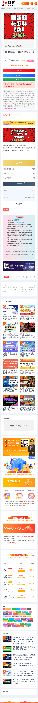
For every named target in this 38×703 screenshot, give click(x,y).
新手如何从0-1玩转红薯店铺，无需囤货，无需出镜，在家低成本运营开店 (10, 372)
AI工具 (14, 609)
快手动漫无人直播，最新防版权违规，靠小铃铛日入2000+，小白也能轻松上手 (27, 318)
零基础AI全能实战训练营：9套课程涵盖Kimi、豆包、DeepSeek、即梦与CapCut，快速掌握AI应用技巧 (24, 657)
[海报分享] (34, 277)
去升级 (27, 65)
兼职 (30, 611)
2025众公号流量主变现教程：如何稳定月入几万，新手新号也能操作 (10, 318)
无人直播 (5, 621)
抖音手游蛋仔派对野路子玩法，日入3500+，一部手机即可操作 (10, 289)
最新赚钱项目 (11, 621)
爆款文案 (25, 621)
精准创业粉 (23, 623)
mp (14, 611)
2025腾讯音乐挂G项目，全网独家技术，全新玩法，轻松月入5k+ (10, 355)
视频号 (14, 626)
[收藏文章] (23, 277)
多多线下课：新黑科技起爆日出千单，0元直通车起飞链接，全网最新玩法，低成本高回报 (28, 290)
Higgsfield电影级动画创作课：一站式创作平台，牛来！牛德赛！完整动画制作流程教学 (24, 681)
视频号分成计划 (20, 626)
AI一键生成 (8, 609)
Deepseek (10, 611)
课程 (26, 626)
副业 (4, 616)
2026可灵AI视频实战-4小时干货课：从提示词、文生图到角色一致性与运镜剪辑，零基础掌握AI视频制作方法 (24, 673)
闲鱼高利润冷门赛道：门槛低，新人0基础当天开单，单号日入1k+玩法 (10, 409)
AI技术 (18, 609)
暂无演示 (19, 75)
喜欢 (6, 277)
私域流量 (17, 623)
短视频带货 (11, 623)
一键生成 (18, 611)
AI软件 (4, 611)
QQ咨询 (19, 79)
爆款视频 (30, 621)
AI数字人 (23, 609)
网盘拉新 (5, 626)
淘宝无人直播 (18, 621)
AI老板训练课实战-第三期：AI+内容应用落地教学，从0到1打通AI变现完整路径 (10, 390)
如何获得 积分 (10, 108)
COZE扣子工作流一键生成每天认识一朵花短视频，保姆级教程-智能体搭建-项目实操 (27, 409)
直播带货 (5, 623)
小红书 (28, 616)
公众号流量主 (25, 611)
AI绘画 (28, 609)
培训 (24, 616)
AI (3, 609)
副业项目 (9, 616)
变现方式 (20, 616)
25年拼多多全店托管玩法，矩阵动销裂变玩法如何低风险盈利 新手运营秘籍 (27, 372)
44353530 (27, 226)
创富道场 (5, 145)
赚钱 (30, 626)
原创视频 (14, 616)
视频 (10, 626)
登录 (25, 426)
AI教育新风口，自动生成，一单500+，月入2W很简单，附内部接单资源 (27, 355)
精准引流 (29, 623)
